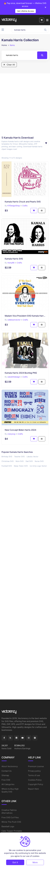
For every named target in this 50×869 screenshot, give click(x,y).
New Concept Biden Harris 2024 (20, 430)
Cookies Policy (35, 780)
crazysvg (11, 434)
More (35, 862)
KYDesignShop (13, 205)
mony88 (10, 263)
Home (4, 45)
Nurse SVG (39, 461)
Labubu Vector (32, 456)
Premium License (36, 766)
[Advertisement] (25, 104)
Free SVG (6, 780)
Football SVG (7, 466)
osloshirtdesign (13, 377)
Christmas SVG (8, 461)
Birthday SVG (7, 456)
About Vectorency (10, 766)
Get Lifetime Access (25, 11)
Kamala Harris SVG (14, 258)
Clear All (10, 64)
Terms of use (34, 775)
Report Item (33, 789)
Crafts (24, 205)
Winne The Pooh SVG (11, 822)
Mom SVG (20, 461)
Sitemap (5, 775)
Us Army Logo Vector (38, 466)
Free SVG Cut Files (10, 817)
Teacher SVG (19, 456)
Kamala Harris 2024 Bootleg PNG (21, 373)
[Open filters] (46, 143)
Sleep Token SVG (21, 466)
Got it (15, 862)
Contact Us (7, 771)
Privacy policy (34, 771)
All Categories (8, 784)
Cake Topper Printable (12, 831)
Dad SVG (29, 461)
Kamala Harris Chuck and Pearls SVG (23, 201)
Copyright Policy (35, 784)
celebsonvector (13, 320)
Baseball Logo (8, 826)
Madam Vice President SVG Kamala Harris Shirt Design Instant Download (25, 315)
